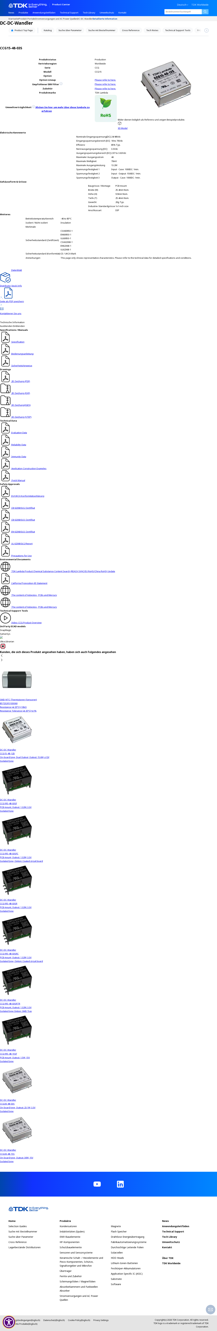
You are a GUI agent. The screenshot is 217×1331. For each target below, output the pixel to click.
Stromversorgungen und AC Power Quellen (56, 18)
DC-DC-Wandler (85, 18)
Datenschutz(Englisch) (54, 1320)
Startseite (13, 18)
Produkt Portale (27, 18)
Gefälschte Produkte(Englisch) (22, 1324)
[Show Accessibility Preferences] (9, 1322)
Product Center (61, 4)
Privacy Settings (101, 1320)
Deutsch (181, 4)
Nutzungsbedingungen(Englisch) (24, 1320)
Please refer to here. (105, 79)
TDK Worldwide (200, 4)
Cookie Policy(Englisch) (79, 1320)
